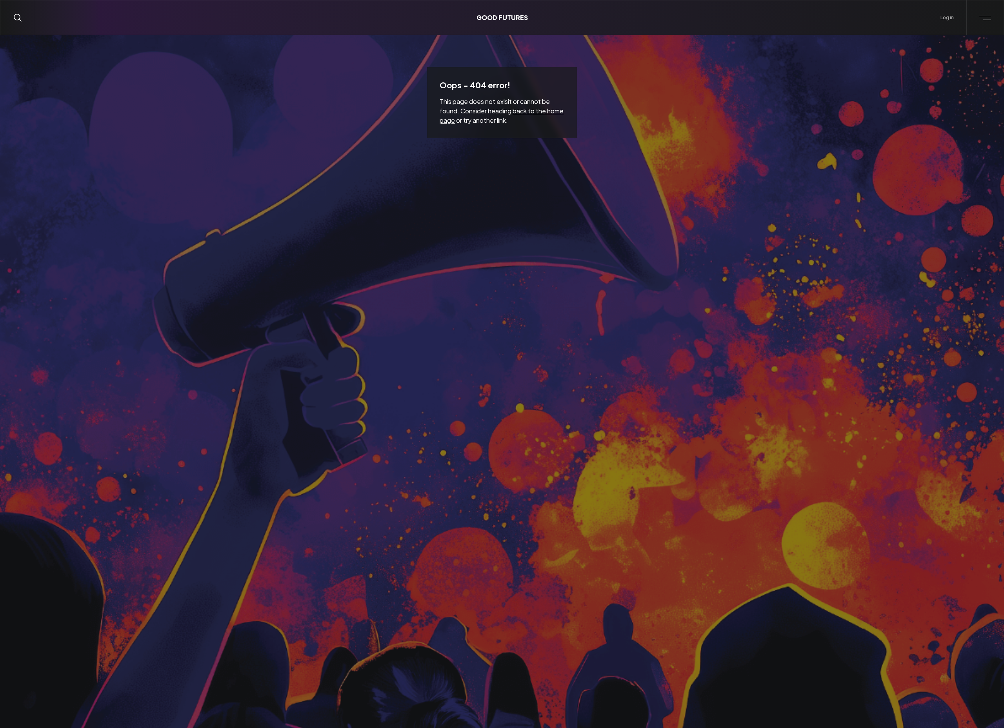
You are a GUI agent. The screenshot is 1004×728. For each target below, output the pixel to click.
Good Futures (502, 17)
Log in (947, 17)
